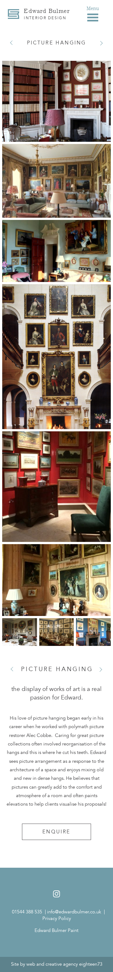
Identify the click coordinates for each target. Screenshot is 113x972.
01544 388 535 (27, 912)
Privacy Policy (56, 918)
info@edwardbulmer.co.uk (74, 912)
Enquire (56, 832)
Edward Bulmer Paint (56, 930)
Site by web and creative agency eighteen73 (56, 964)
